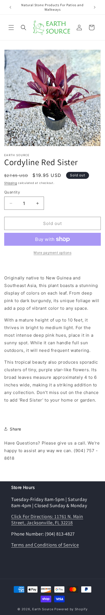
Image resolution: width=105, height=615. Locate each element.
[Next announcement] (94, 7)
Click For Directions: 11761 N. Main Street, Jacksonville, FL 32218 (47, 519)
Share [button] (15, 429)
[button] (11, 27)
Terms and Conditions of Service (45, 545)
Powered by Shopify (71, 609)
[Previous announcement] (10, 7)
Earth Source (42, 609)
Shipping (10, 182)
